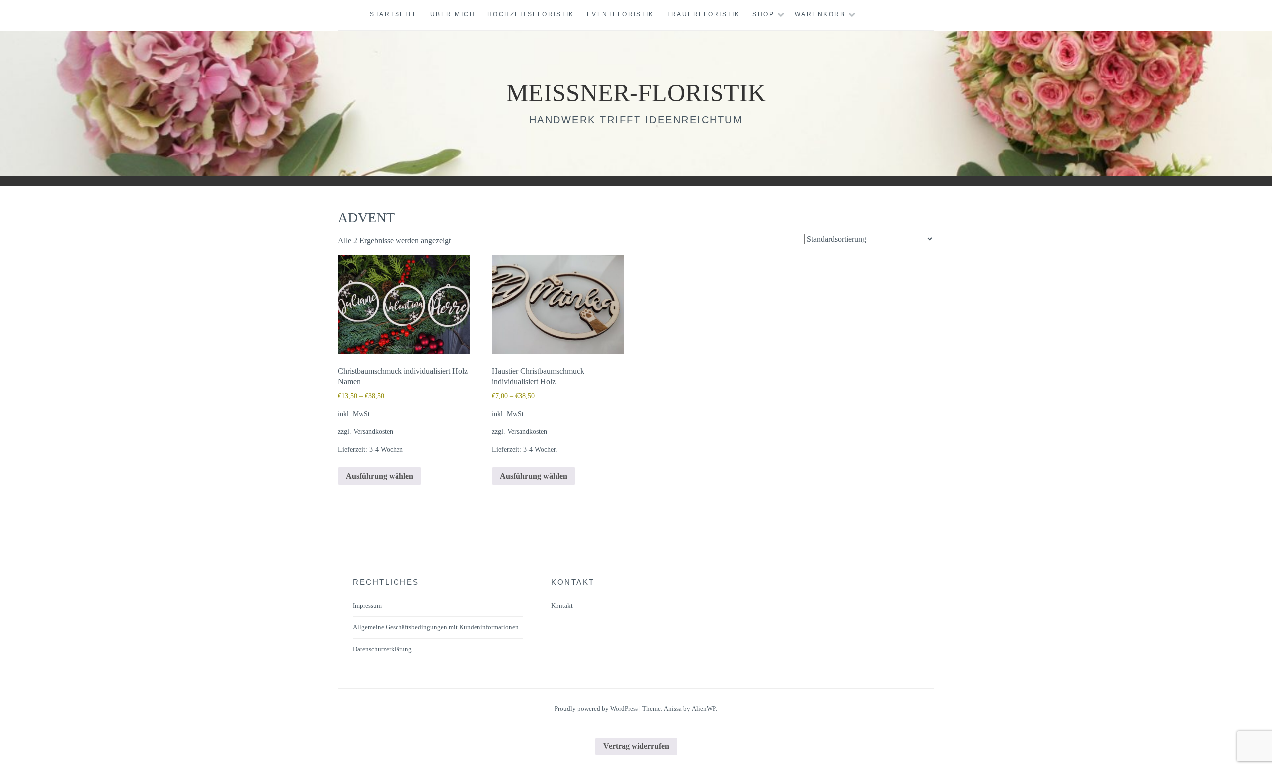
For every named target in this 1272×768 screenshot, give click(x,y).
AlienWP (704, 708)
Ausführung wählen (379, 476)
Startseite (394, 14)
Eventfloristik (620, 14)
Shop (763, 14)
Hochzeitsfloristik (530, 14)
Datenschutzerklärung (382, 649)
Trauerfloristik (703, 14)
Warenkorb (820, 14)
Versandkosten (373, 431)
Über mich (453, 14)
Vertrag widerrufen (636, 746)
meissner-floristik (636, 93)
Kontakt (562, 605)
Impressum (367, 605)
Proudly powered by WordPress (596, 708)
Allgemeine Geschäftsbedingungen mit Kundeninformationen (436, 627)
